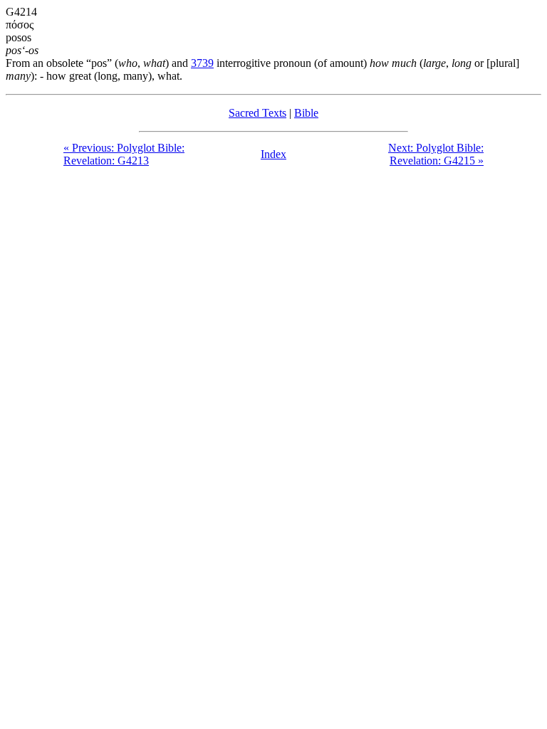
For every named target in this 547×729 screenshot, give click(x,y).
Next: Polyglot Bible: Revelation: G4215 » (436, 154)
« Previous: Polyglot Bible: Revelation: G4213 (123, 154)
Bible (306, 113)
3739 (202, 63)
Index (273, 154)
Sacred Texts (257, 113)
